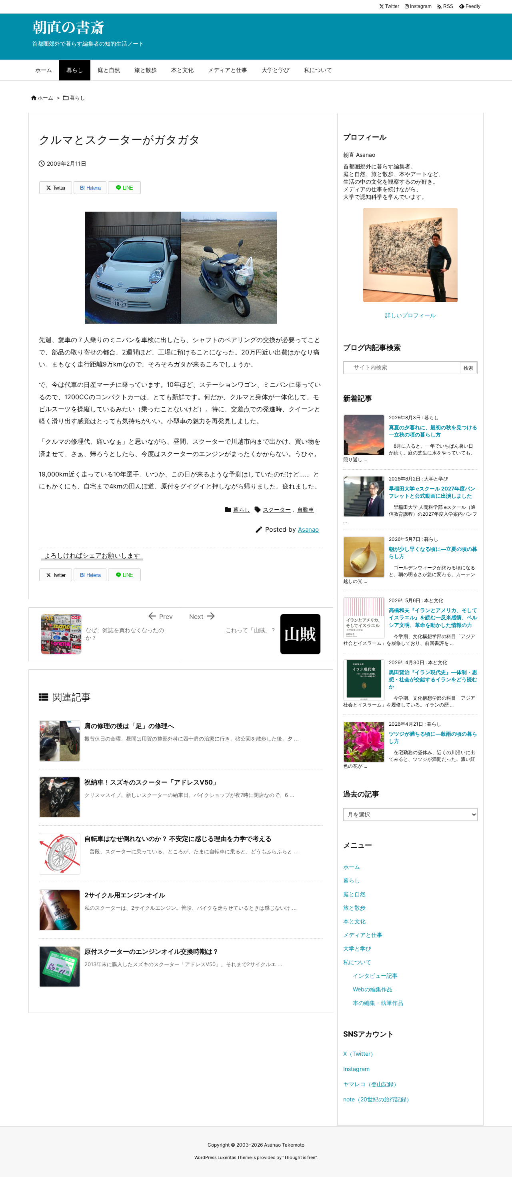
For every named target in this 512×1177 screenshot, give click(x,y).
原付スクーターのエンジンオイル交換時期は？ (151, 951)
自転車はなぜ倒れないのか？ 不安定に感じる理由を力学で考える (178, 839)
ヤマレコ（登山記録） (371, 1084)
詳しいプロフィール (410, 315)
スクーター (277, 509)
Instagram (356, 1068)
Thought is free (299, 1157)
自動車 (305, 509)
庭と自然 (354, 894)
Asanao (308, 529)
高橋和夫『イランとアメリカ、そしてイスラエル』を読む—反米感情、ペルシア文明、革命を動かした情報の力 (433, 617)
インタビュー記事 (375, 975)
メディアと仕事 (362, 934)
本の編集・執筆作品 (378, 1002)
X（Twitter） (359, 1053)
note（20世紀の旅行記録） (377, 1099)
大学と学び (357, 948)
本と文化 (354, 921)
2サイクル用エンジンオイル (124, 895)
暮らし (77, 97)
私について (357, 962)
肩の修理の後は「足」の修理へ (129, 726)
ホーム (45, 97)
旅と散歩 (354, 907)
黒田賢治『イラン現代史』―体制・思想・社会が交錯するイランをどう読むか (433, 679)
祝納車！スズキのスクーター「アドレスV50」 (151, 782)
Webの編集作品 (372, 989)
